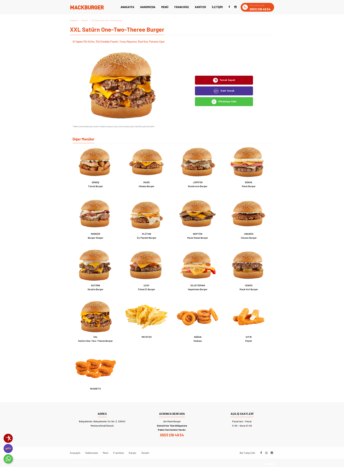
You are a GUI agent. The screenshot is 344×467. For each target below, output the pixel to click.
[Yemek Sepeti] (8, 438)
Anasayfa (127, 7)
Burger (85, 20)
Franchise (181, 7)
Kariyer (200, 7)
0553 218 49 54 (172, 435)
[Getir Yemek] (8, 448)
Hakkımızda (147, 7)
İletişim (217, 7)
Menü (164, 7)
